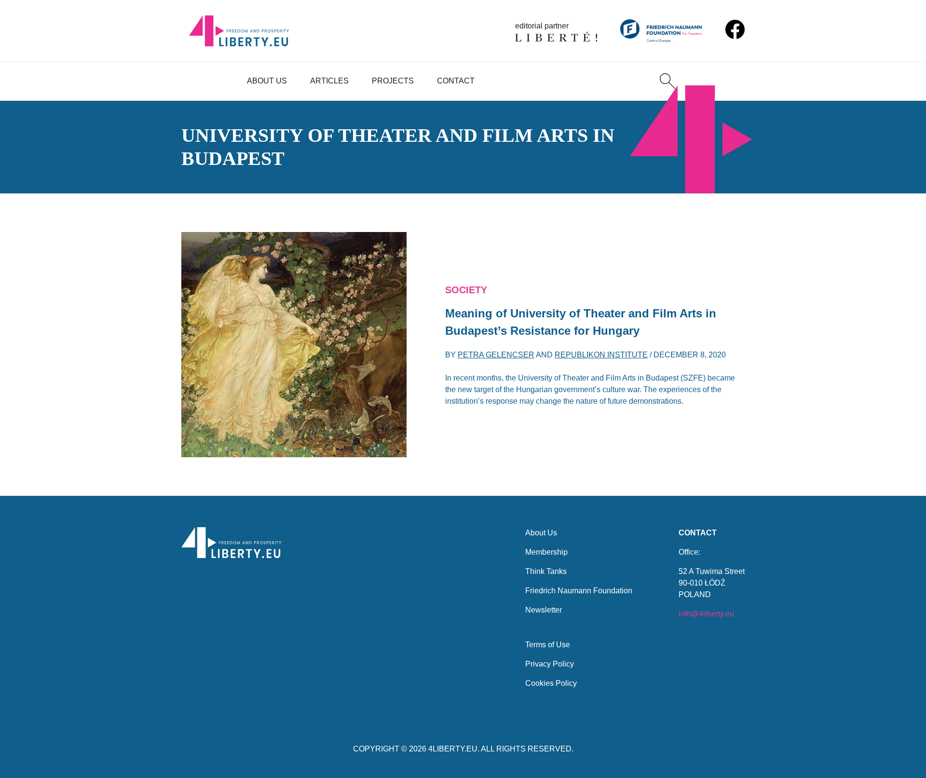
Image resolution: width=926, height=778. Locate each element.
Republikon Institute (601, 355)
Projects (393, 81)
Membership (546, 552)
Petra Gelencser (496, 355)
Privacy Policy (549, 664)
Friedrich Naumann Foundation (578, 591)
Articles (329, 81)
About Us (267, 81)
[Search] (667, 81)
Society (466, 290)
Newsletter (543, 610)
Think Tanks (546, 571)
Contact (456, 81)
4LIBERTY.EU (452, 749)
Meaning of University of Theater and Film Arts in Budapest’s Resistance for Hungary (580, 322)
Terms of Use (547, 645)
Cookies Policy (551, 683)
